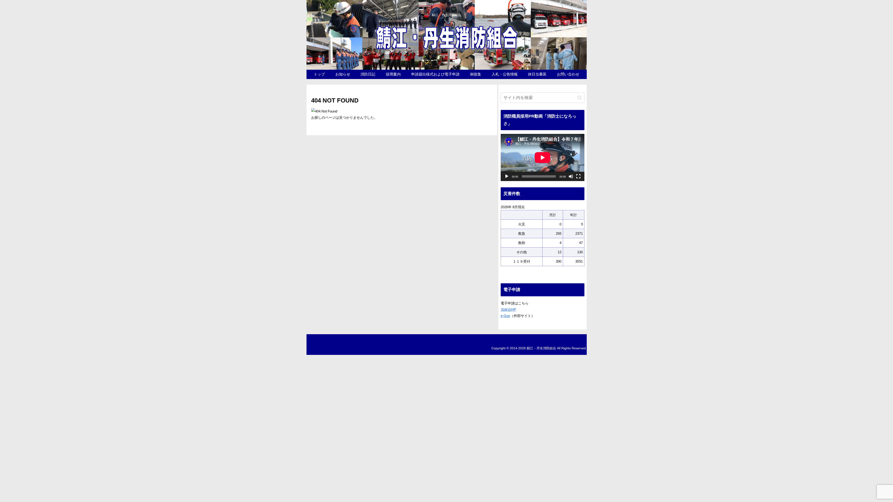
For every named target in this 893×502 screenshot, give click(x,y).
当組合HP (508, 309)
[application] (542, 157)
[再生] (506, 176)
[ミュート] (571, 176)
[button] (580, 97)
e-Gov (505, 316)
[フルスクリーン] (578, 176)
